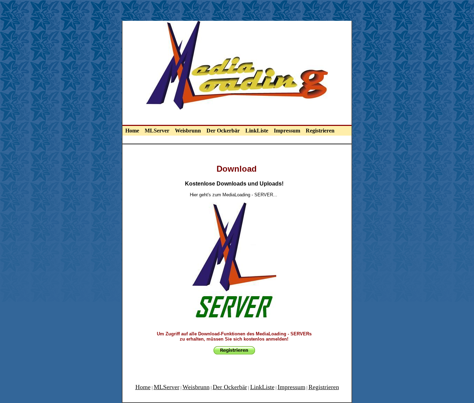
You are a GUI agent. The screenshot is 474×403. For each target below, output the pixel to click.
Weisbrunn (188, 131)
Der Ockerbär (223, 131)
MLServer (157, 131)
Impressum (287, 131)
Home (132, 131)
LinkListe (256, 131)
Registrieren (320, 131)
